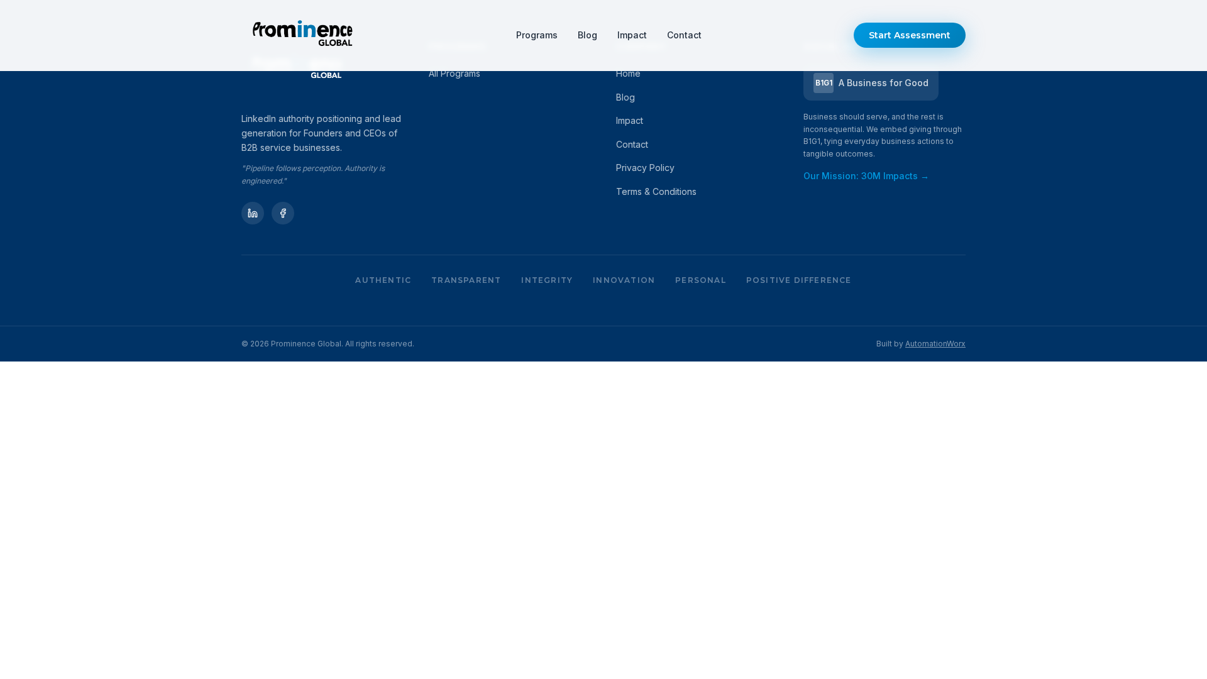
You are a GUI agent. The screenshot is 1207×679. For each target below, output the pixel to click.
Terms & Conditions (656, 191)
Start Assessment (910, 35)
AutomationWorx (935, 343)
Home (628, 73)
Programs (537, 35)
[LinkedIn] (252, 213)
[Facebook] (283, 213)
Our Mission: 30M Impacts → (866, 175)
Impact (632, 35)
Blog (587, 35)
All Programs (454, 73)
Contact (684, 35)
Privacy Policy (645, 167)
